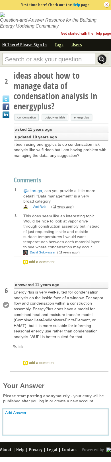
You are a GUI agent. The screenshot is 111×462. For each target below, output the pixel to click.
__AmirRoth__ (39, 206)
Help (76, 4)
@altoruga (32, 190)
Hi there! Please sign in (24, 44)
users (76, 44)
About (6, 449)
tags (59, 44)
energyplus (81, 117)
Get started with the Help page (86, 33)
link (20, 347)
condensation (26, 117)
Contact (69, 449)
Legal (52, 449)
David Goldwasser (42, 252)
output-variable (55, 117)
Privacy (35, 449)
